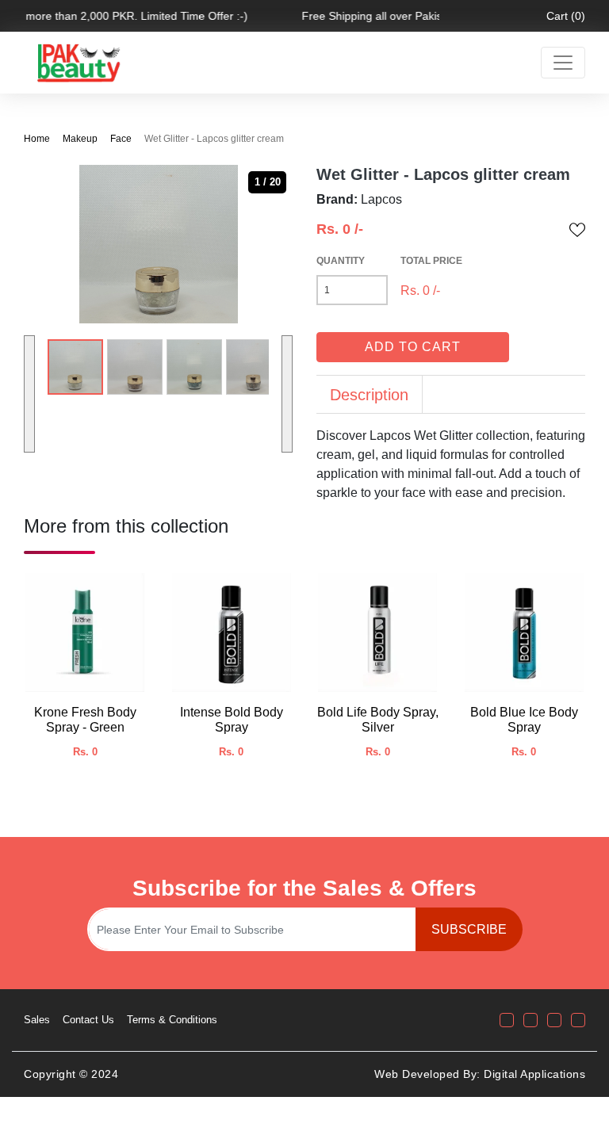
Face (121, 138)
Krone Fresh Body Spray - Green (85, 719)
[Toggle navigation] (563, 62)
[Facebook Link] (507, 1020)
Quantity (340, 260)
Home (37, 138)
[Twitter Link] (554, 1020)
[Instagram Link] (530, 1020)
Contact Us (88, 1020)
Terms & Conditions (172, 1020)
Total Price (431, 260)
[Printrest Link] (578, 1020)
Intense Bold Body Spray (231, 719)
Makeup (80, 138)
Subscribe (469, 929)
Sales (37, 1020)
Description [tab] (369, 394)
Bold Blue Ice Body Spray (524, 719)
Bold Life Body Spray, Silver (378, 719)
